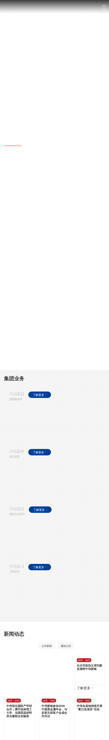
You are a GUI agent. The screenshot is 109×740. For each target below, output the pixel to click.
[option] (54, 185)
